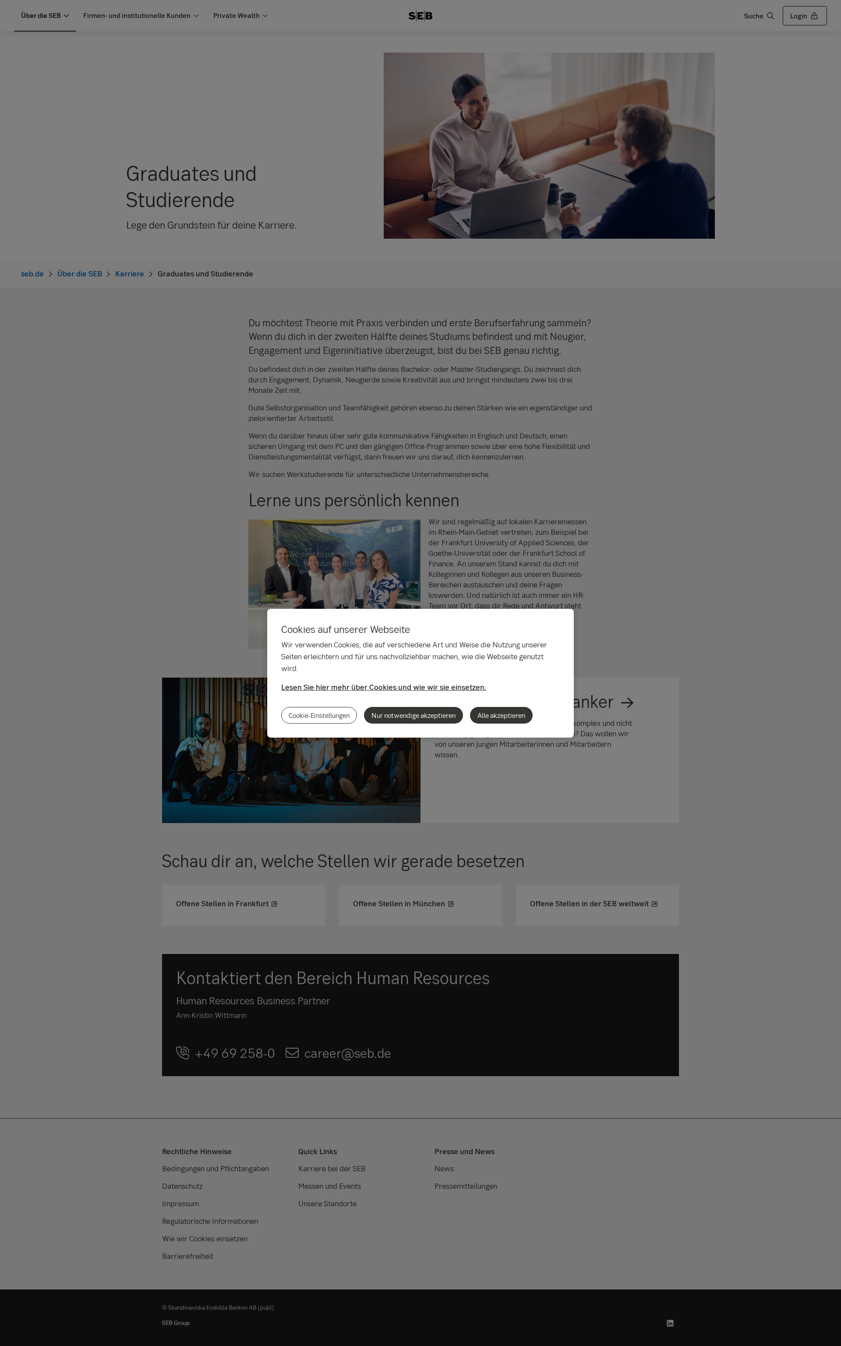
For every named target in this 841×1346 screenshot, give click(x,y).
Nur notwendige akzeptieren (413, 715)
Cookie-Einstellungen (319, 715)
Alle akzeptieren (501, 715)
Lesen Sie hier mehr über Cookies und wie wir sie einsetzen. (383, 687)
